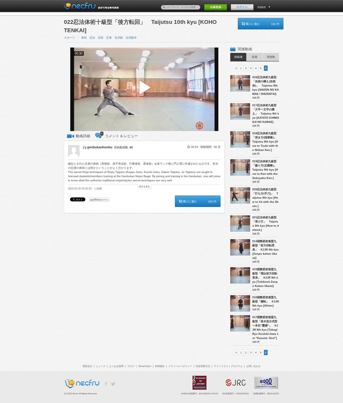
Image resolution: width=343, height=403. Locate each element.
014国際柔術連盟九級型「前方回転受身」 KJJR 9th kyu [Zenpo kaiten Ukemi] (265, 249)
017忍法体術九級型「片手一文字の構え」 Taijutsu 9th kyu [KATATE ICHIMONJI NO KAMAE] (265, 113)
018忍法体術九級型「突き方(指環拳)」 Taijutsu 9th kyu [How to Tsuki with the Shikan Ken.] (265, 141)
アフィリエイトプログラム (228, 366)
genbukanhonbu (99, 147)
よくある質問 (116, 366)
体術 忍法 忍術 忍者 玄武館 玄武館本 (109, 37)
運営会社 (87, 366)
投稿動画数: (123, 147)
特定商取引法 (203, 366)
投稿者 (238, 56)
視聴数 (271, 56)
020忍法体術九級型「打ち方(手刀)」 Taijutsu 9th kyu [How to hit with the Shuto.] (265, 198)
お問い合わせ (253, 366)
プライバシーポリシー (180, 366)
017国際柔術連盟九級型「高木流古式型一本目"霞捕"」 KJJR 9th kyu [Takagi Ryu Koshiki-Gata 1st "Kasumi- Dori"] (265, 328)
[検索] (164, 7)
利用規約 (160, 366)
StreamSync (144, 366)
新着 (254, 56)
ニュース (100, 366)
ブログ (130, 366)
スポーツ (69, 37)
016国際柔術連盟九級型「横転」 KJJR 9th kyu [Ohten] (265, 301)
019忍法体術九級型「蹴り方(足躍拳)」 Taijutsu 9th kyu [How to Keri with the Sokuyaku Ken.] (265, 170)
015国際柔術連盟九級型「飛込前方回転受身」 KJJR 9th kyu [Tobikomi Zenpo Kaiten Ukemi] (265, 277)
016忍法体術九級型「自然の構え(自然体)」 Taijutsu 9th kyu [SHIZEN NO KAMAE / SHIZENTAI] (265, 85)
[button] (144, 89)
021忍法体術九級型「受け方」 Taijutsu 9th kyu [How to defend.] (265, 223)
